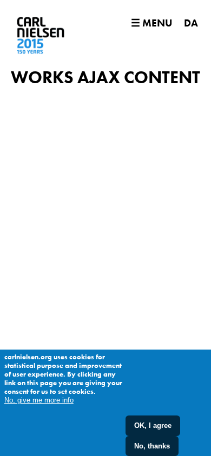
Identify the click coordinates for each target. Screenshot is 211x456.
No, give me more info (39, 400)
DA (191, 23)
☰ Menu (151, 23)
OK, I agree (153, 425)
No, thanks (152, 446)
